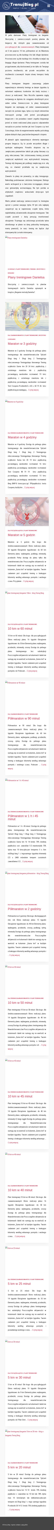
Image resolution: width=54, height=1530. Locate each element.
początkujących (11, 47)
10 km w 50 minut (20, 1002)
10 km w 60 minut (20, 628)
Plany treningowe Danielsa (26, 277)
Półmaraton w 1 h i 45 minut (23, 817)
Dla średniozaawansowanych (18, 433)
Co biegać (11, 269)
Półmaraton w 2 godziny (24, 909)
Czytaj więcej (33, 390)
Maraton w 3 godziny (22, 343)
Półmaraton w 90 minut (24, 718)
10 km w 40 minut (20, 1190)
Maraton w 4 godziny (22, 437)
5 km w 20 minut (19, 1467)
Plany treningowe (22, 269)
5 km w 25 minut (19, 1283)
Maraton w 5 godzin (21, 535)
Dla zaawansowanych (16, 335)
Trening (33, 269)
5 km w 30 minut (19, 1377)
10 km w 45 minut (20, 1096)
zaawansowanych (27, 47)
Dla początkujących (15, 530)
